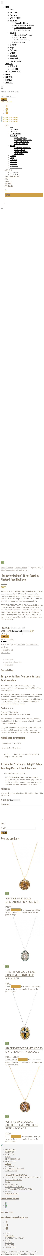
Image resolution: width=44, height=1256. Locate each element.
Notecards (13, 55)
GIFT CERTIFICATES (13, 1179)
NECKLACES (10, 1149)
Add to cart (5, 636)
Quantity (4, 633)
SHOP (7, 7)
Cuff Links (13, 50)
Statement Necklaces (22, 28)
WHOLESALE (9, 82)
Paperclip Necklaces (22, 30)
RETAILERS (9, 79)
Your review (5, 804)
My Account (14, 58)
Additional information (13, 662)
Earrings (13, 32)
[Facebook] (2, 642)
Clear (32, 630)
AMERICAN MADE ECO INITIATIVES (18, 1189)
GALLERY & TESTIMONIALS (16, 1175)
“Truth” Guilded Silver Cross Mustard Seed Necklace (20, 975)
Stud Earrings (19, 42)
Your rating (5, 799)
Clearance (13, 15)
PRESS (7, 74)
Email (3, 828)
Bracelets (13, 44)
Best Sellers (14, 12)
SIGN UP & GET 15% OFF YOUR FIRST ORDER (23, 1177)
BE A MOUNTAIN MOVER (13, 71)
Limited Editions (15, 17)
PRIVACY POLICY (12, 1194)
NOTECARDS (10, 1161)
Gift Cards (13, 52)
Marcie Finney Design (27, 1254)
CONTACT (8, 77)
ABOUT (8, 1164)
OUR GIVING (14, 69)
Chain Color (6, 627)
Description (9, 659)
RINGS (7, 1156)
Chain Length (6, 630)
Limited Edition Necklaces (24, 25)
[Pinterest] (6, 642)
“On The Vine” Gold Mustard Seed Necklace (22, 900)
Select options (16, 909)
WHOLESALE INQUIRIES (14, 1187)
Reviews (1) (9, 664)
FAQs (7, 1182)
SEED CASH (13, 66)
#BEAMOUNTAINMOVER (10, 1198)
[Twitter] (4, 642)
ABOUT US (9, 63)
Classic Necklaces (21, 23)
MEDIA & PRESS (11, 1184)
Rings (12, 47)
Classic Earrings (20, 37)
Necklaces (13, 20)
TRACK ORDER (11, 1171)
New (11, 9)
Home (3, 567)
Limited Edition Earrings (23, 35)
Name (3, 823)
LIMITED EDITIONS (12, 1159)
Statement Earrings (21, 40)
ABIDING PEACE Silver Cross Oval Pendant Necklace (24, 1050)
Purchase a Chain (16, 61)
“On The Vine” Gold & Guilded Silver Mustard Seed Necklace (21, 1125)
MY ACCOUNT (11, 1191)
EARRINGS (9, 1152)
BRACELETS (10, 1154)
